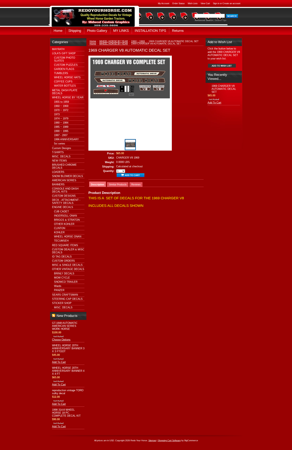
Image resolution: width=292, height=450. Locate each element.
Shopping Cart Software (169, 440)
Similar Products (118, 184)
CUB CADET (61, 211)
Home (93, 41)
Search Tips (220, 20)
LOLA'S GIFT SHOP (64, 53)
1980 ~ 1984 (61, 122)
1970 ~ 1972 (61, 110)
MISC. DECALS (61, 156)
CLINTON (59, 228)
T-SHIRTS (58, 152)
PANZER (59, 290)
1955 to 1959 (61, 101)
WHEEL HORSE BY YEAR (67, 97)
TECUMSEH (61, 240)
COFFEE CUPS (63, 81)
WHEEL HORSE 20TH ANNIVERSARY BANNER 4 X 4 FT (68, 370)
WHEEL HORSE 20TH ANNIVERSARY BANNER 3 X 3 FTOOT (68, 348)
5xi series (59, 143)
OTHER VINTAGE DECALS (68, 269)
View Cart (205, 3)
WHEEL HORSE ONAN (67, 236)
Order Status (178, 3)
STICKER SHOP (62, 303)
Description (97, 184)
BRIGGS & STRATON (67, 219)
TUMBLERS (61, 73)
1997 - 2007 (61, 135)
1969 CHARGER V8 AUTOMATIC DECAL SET (224, 88)
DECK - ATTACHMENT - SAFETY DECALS (66, 201)
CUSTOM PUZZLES (66, 64)
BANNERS (58, 184)
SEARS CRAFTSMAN (65, 294)
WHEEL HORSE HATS (67, 77)
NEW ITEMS (59, 160)
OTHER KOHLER (64, 224)
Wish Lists (193, 3)
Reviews (136, 184)
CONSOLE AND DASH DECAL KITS (65, 190)
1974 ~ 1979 (61, 118)
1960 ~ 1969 (61, 106)
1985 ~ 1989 (61, 126)
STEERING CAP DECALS (67, 298)
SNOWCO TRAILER (65, 281)
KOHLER (59, 232)
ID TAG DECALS (62, 256)
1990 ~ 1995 (61, 131)
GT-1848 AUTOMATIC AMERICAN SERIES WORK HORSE (64, 325)
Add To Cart (59, 362)
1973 (57, 114)
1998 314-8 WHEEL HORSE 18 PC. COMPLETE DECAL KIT (66, 412)
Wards (57, 286)
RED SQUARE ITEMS (65, 245)
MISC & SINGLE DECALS (67, 264)
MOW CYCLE (62, 277)
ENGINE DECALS (62, 207)
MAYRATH (58, 49)
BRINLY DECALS (64, 273)
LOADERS (58, 171)
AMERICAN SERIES (64, 180)
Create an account (231, 3)
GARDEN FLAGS (64, 69)
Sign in (216, 3)
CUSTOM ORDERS (63, 260)
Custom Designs (61, 148)
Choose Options (61, 339)
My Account (163, 3)
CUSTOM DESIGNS (64, 195)
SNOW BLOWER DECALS (67, 176)
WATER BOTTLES (65, 85)
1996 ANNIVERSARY (66, 139)
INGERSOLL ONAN (65, 215)
